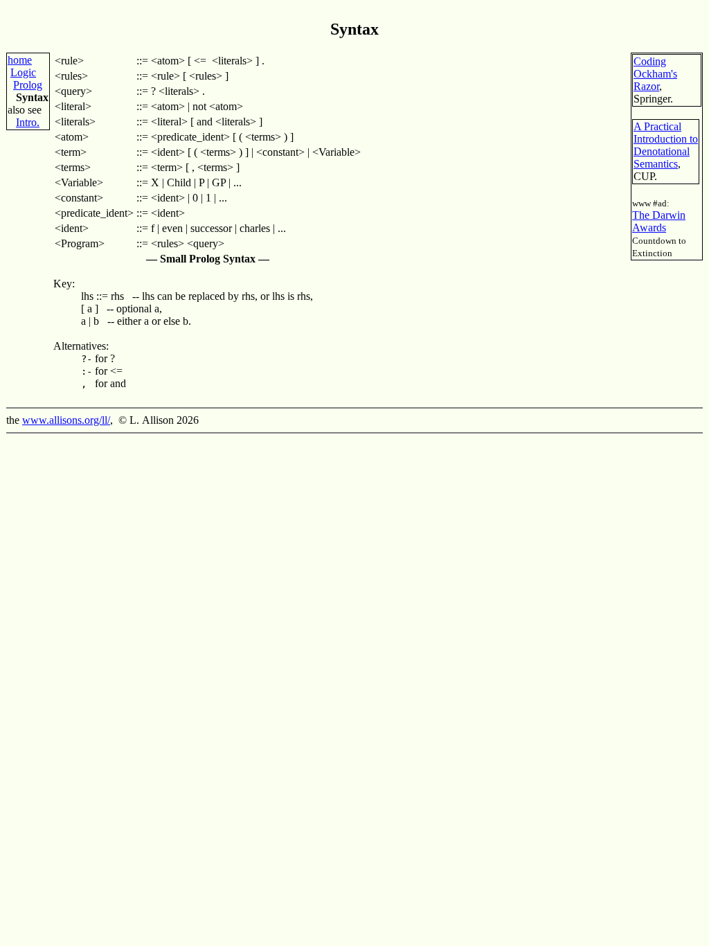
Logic (23, 72)
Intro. (27, 122)
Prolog (27, 85)
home (20, 60)
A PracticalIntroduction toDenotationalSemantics (666, 145)
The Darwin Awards (658, 221)
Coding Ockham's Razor (655, 73)
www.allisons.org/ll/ (66, 420)
